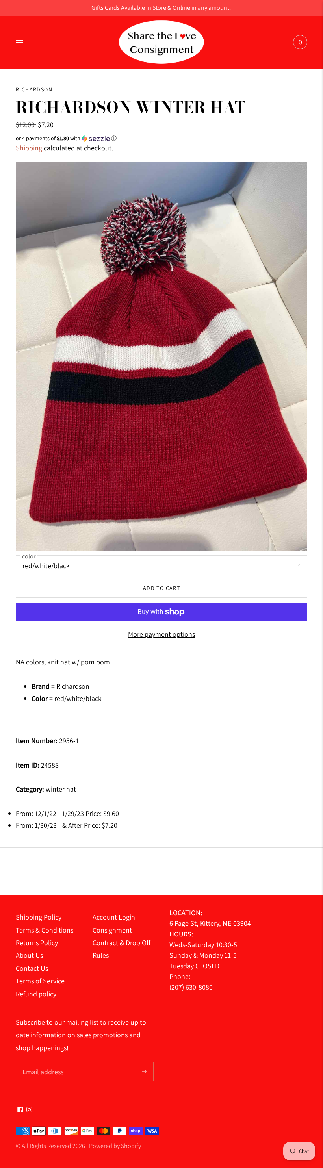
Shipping (29, 147)
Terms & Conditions (44, 929)
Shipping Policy (38, 916)
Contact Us (32, 968)
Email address (42, 1063)
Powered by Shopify (115, 1146)
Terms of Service (40, 980)
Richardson (34, 89)
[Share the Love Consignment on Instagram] (29, 1109)
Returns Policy (37, 942)
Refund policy (36, 993)
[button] (161, 138)
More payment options (161, 634)
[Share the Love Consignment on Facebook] (20, 1109)
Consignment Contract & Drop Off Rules (121, 942)
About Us (29, 955)
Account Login (114, 916)
